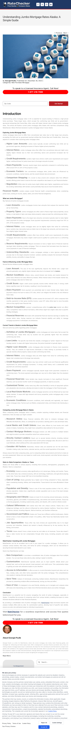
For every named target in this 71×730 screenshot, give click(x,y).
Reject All (44, 722)
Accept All (44, 727)
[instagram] (46, 4)
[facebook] (38, 4)
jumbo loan (52, 307)
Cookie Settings (57, 722)
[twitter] (42, 4)
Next (65, 33)
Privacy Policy (6, 723)
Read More (7, 656)
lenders (57, 271)
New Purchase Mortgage (20, 82)
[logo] (17, 3)
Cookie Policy (52, 711)
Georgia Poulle (10, 81)
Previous (59, 33)
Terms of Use (16, 723)
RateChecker (45, 602)
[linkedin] (51, 4)
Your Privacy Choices (8, 726)
